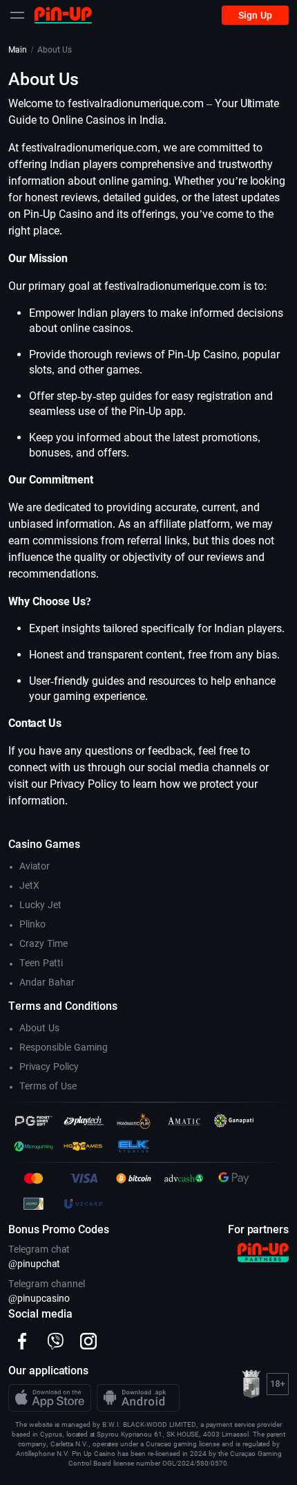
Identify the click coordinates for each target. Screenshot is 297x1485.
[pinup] (63, 14)
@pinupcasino (39, 1298)
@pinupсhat (34, 1263)
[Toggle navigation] (17, 15)
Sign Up (255, 15)
